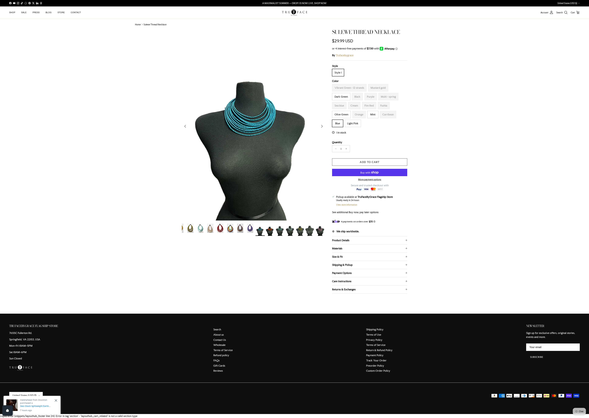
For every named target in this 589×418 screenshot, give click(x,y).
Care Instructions (341, 281)
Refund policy (221, 355)
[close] (56, 400)
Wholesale (219, 344)
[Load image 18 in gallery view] (253, 125)
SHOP (12, 12)
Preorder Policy (375, 365)
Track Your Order (376, 360)
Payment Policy (374, 355)
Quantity (337, 142)
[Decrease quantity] (335, 148)
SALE (24, 12)
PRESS (36, 12)
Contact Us (219, 339)
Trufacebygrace (345, 55)
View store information (346, 204)
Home (138, 24)
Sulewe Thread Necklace (155, 24)
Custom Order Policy (378, 370)
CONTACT (76, 12)
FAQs (216, 360)
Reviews (218, 370)
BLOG (49, 12)
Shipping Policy (374, 329)
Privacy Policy (374, 339)
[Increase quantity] (347, 148)
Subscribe (536, 357)
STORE (61, 12)
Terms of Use (373, 334)
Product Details (340, 240)
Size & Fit (337, 256)
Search (217, 329)
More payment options (369, 179)
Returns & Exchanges (344, 289)
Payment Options (342, 273)
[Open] (7, 410)
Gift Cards (219, 365)
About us (218, 334)
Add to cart (369, 162)
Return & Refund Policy (379, 350)
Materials (337, 248)
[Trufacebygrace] (294, 13)
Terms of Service (223, 350)
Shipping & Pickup (342, 264)
